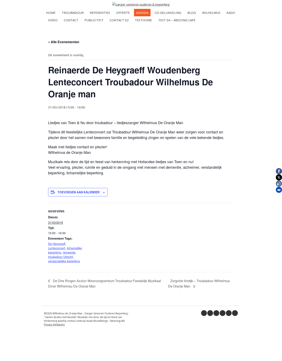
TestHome (143, 20)
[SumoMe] (279, 190)
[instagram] (229, 313)
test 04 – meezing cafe (177, 20)
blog (191, 13)
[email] (235, 313)
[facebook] (204, 313)
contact (71, 20)
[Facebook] (279, 171)
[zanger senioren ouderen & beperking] (141, 4)
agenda (142, 13)
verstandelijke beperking (64, 261)
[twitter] (210, 313)
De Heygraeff (56, 244)
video (53, 20)
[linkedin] (216, 313)
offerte (123, 13)
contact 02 (119, 20)
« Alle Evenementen (63, 41)
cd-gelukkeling (168, 13)
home (51, 13)
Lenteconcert (56, 248)
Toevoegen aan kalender (79, 192)
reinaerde (69, 252)
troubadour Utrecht (60, 257)
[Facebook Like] (279, 183)
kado (230, 13)
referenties (100, 13)
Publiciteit (93, 20)
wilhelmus (211, 13)
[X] (279, 177)
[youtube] (222, 313)
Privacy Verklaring (54, 324)
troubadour (73, 13)
